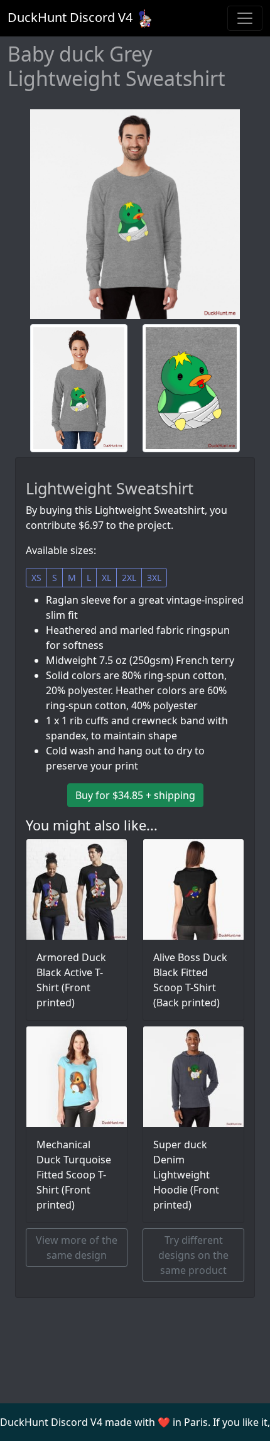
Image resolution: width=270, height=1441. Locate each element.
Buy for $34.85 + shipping (135, 795)
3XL (154, 578)
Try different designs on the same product (193, 1255)
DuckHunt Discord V (70, 17)
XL (106, 578)
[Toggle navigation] (244, 18)
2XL (129, 578)
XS (36, 578)
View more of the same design (76, 1247)
